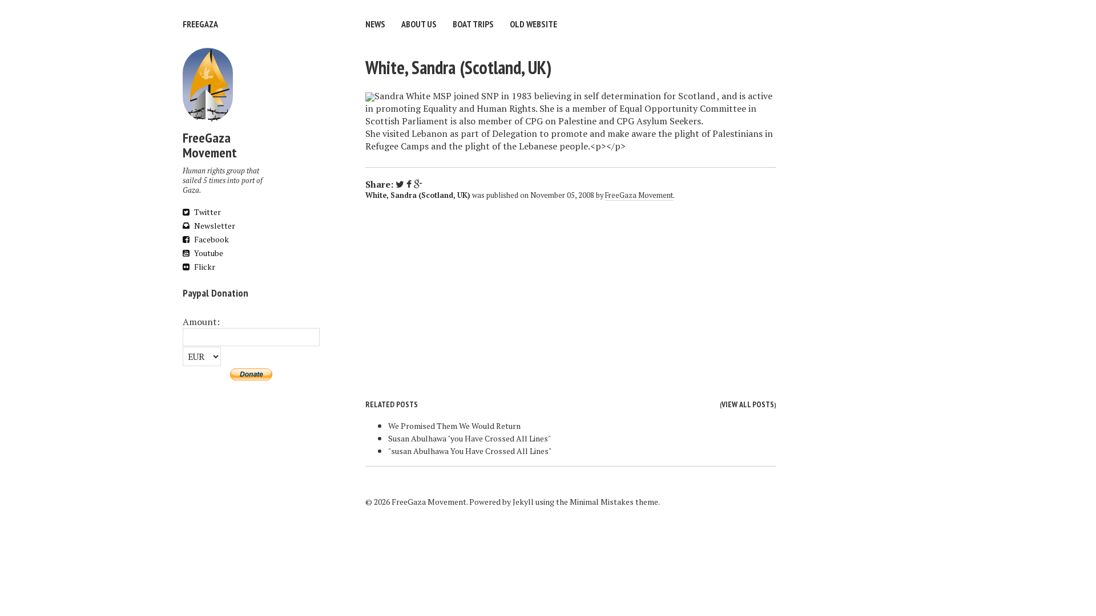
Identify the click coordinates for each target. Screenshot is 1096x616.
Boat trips (473, 24)
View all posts (748, 404)
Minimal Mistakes (602, 501)
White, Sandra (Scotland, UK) (458, 67)
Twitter (206, 211)
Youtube (207, 253)
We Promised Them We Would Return (454, 425)
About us (419, 24)
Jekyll (523, 501)
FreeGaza (200, 24)
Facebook (210, 239)
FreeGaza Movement (639, 195)
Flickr (203, 266)
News (375, 24)
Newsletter (213, 225)
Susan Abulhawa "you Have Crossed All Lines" (469, 438)
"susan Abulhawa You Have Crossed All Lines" (469, 450)
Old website (533, 24)
